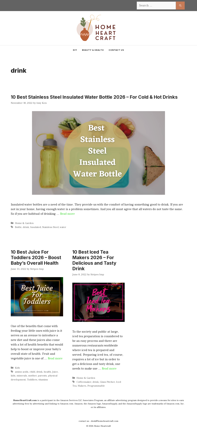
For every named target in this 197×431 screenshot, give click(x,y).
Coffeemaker (83, 382)
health (47, 372)
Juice (55, 372)
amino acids (21, 372)
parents (42, 375)
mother (32, 375)
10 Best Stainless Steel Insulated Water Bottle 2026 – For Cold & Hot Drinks (94, 97)
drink (26, 227)
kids (13, 375)
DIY (75, 50)
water (63, 227)
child (32, 372)
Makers (82, 386)
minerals (22, 375)
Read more (67, 214)
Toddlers (32, 379)
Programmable (96, 386)
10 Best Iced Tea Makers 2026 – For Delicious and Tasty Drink (94, 260)
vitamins (43, 379)
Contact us (116, 50)
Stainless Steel (50, 227)
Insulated (35, 227)
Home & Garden (24, 223)
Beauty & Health (93, 50)
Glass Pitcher (107, 382)
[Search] (180, 6)
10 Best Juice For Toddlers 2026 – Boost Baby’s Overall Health (36, 257)
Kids (17, 368)
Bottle (18, 227)
